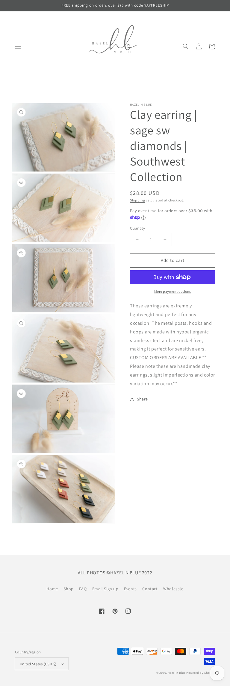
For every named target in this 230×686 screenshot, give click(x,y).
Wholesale (173, 588)
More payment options (172, 291)
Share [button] (142, 399)
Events (130, 588)
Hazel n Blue (176, 673)
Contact (150, 588)
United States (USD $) (38, 664)
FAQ (83, 588)
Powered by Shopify (200, 673)
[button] (18, 46)
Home (52, 588)
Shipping (137, 200)
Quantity (137, 228)
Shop (68, 588)
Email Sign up (105, 588)
